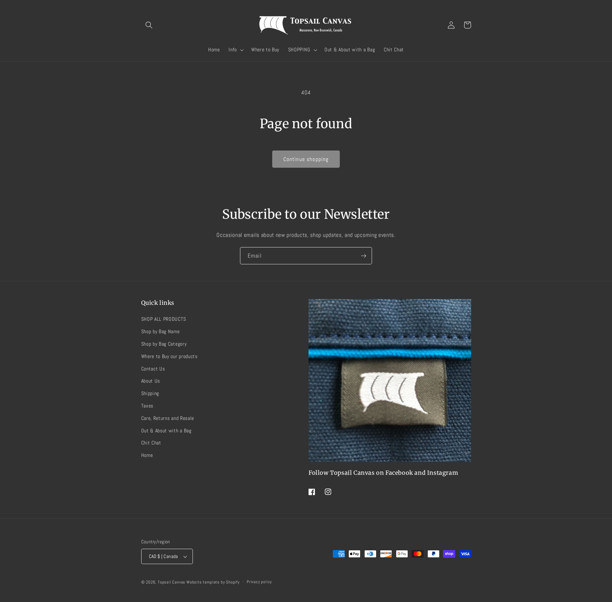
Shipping (150, 393)
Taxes (147, 405)
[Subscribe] (363, 255)
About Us (150, 381)
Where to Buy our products (169, 356)
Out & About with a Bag (166, 430)
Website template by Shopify (213, 582)
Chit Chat (151, 442)
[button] (149, 25)
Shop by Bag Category (164, 344)
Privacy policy (259, 581)
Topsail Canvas (171, 582)
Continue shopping (306, 159)
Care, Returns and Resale (167, 418)
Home (147, 455)
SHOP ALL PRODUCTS (163, 319)
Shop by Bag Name (160, 331)
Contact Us (153, 368)
